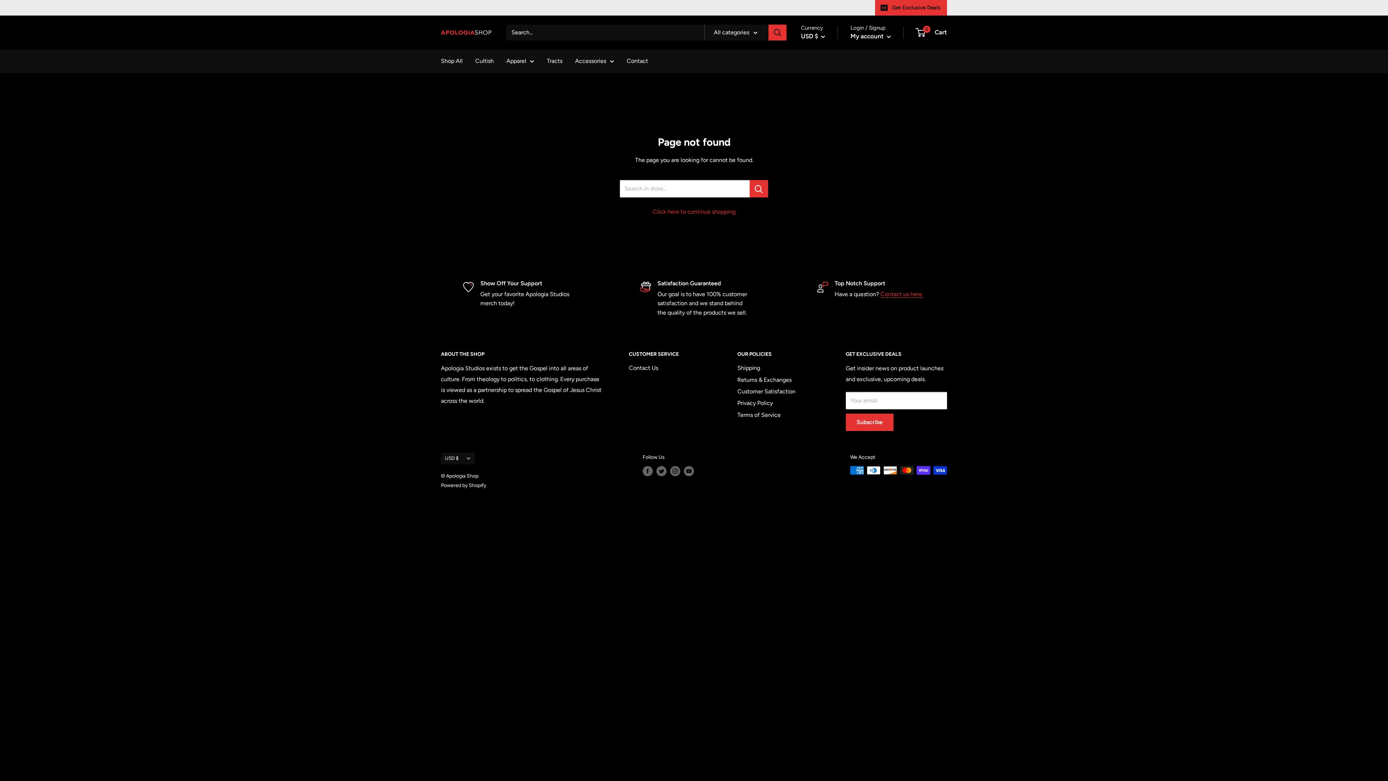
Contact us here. (902, 294)
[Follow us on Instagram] (675, 471)
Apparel (516, 60)
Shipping (748, 367)
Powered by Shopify (463, 485)
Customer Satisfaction (766, 391)
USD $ (452, 458)
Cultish (484, 60)
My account (868, 36)
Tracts (554, 60)
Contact (637, 60)
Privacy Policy (755, 403)
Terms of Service (759, 414)
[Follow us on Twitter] (661, 471)
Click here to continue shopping (694, 211)
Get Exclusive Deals (916, 7)
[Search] (777, 32)
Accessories (590, 60)
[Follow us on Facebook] (648, 471)
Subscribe (870, 422)
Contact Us (643, 367)
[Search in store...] (759, 188)
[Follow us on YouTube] (689, 471)
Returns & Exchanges (764, 379)
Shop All (452, 60)
